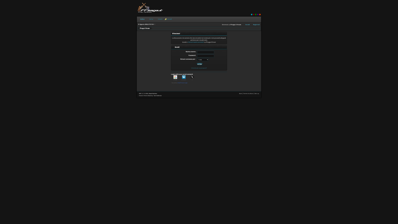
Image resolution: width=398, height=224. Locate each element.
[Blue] (251, 14)
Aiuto (240, 93)
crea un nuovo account (196, 42)
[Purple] (258, 14)
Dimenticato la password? (199, 68)
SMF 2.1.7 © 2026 (143, 93)
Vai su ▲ (257, 93)
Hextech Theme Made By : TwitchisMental (150, 95)
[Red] (254, 14)
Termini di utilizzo (248, 93)
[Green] (256, 14)
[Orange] (260, 14)
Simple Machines (153, 93)
